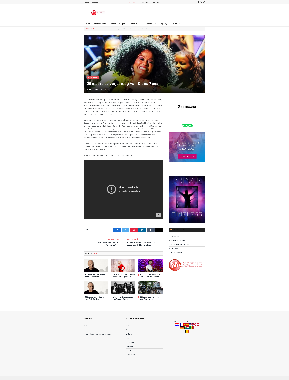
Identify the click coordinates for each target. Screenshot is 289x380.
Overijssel (129, 346)
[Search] (204, 23)
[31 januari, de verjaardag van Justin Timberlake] (150, 265)
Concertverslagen (117, 24)
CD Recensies (148, 24)
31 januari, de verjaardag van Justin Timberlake (150, 275)
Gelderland (130, 330)
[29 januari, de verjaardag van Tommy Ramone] (123, 287)
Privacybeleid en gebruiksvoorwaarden (97, 334)
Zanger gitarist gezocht (176, 236)
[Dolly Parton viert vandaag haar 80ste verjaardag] (123, 265)
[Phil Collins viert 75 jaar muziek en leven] (96, 265)
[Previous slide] (171, 107)
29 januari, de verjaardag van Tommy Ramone (123, 298)
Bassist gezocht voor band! (178, 240)
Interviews (135, 24)
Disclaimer (87, 326)
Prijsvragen (165, 24)
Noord (128, 338)
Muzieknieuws (100, 24)
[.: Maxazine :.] (98, 12)
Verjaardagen (93, 77)
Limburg (129, 334)
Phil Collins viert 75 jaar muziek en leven (95, 275)
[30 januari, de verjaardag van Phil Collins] (96, 287)
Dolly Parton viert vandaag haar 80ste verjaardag (124, 275)
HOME (88, 24)
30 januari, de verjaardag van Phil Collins (95, 298)
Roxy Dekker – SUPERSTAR (150, 2)
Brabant (129, 326)
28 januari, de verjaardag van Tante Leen (150, 298)
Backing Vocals (174, 249)
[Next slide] (203, 107)
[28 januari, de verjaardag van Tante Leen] (150, 287)
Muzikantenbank (178, 230)
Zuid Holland (130, 355)
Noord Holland (131, 342)
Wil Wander (93, 89)
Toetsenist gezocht (175, 253)
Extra (175, 24)
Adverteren (87, 330)
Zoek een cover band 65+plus (179, 244)
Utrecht (128, 350)
